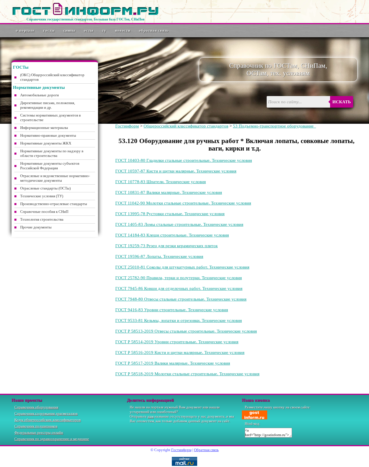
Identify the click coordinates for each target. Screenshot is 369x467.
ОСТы (88, 30)
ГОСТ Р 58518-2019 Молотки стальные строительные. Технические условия (187, 374)
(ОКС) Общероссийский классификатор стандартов (52, 77)
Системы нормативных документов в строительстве (50, 117)
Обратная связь (154, 30)
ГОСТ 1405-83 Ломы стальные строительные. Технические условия (179, 224)
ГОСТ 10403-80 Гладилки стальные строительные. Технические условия (183, 160)
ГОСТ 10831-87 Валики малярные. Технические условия (168, 192)
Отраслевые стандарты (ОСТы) (45, 188)
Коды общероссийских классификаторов (47, 420)
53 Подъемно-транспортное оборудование (274, 126)
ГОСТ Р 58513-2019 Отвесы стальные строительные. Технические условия (186, 331)
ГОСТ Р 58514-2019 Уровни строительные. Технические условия (176, 342)
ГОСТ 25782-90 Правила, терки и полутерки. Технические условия (178, 277)
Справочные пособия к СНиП (44, 211)
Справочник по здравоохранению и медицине (51, 439)
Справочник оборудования (36, 407)
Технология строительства (41, 219)
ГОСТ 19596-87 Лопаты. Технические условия (159, 256)
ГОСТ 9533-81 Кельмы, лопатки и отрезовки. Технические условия (178, 320)
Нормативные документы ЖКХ (45, 143)
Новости (122, 30)
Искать (341, 102)
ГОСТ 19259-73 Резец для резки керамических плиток (166, 245)
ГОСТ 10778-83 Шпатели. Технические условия (160, 181)
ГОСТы (49, 30)
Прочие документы (36, 227)
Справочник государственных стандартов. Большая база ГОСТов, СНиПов (85, 19)
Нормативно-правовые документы (48, 135)
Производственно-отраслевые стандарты (53, 204)
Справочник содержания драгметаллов (46, 413)
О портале (25, 30)
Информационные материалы (44, 127)
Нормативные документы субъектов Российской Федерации (49, 165)
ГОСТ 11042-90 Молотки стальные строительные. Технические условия (183, 203)
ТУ (104, 30)
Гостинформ (127, 126)
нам (151, 416)
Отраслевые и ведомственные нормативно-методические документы (55, 178)
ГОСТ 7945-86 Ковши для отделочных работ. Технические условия (178, 288)
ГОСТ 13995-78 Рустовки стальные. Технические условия (170, 213)
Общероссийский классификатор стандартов (186, 126)
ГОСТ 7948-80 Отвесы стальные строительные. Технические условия (180, 299)
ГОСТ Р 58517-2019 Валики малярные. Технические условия (172, 363)
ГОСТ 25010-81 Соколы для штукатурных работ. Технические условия (182, 267)
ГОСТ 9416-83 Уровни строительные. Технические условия (171, 309)
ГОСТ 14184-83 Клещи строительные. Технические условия (172, 235)
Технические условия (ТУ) (41, 196)
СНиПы (69, 30)
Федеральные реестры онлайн (38, 432)
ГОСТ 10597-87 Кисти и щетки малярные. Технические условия (175, 171)
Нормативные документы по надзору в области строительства (51, 153)
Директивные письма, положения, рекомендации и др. (47, 105)
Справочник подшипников (35, 426)
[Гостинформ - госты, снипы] (85, 14)
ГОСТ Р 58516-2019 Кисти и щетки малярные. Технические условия (179, 352)
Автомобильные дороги (39, 95)
